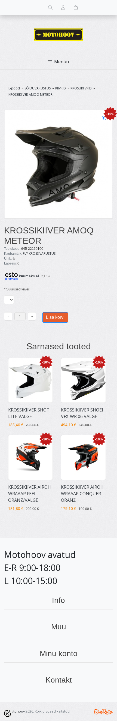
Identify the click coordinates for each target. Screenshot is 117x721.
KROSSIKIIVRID (81, 88)
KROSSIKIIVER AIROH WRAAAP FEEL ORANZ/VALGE (29, 493)
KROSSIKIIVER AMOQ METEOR (30, 94)
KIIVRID (60, 88)
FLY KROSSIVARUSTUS (39, 253)
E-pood (14, 88)
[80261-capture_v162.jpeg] (58, 164)
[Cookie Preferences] (8, 713)
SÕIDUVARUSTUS (37, 88)
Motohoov (16, 711)
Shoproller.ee (103, 711)
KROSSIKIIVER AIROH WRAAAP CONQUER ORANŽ (82, 493)
